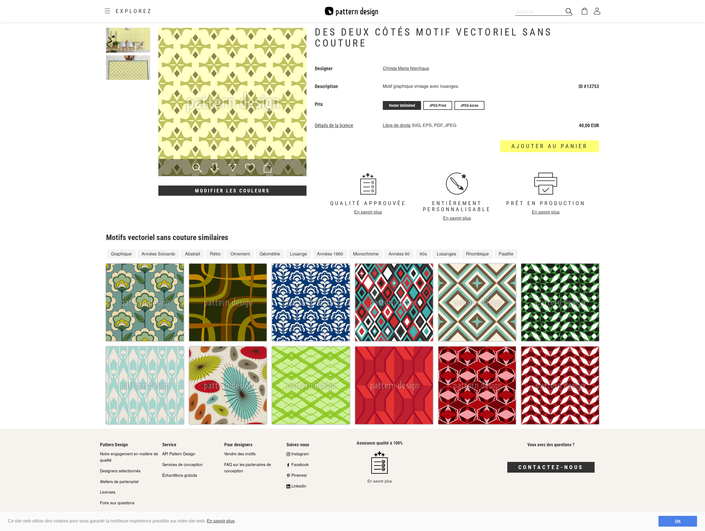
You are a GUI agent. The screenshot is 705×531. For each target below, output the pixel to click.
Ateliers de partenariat (119, 481)
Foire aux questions (117, 502)
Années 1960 (330, 253)
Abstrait (192, 253)
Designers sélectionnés (120, 470)
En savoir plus (221, 521)
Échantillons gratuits (179, 475)
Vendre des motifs (240, 453)
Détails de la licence (334, 125)
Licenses (107, 492)
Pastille (506, 253)
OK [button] (678, 521)
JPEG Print (437, 105)
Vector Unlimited (402, 105)
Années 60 (399, 253)
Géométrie (270, 253)
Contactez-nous (551, 467)
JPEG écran (469, 105)
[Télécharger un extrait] (214, 168)
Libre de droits (397, 125)
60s (423, 253)
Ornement (240, 253)
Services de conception (182, 464)
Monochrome (366, 253)
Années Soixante (158, 253)
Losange (298, 253)
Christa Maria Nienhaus (406, 68)
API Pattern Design (178, 453)
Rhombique (477, 253)
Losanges (446, 253)
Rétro (215, 253)
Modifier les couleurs (232, 191)
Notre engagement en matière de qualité (129, 457)
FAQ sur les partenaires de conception (247, 467)
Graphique (121, 253)
